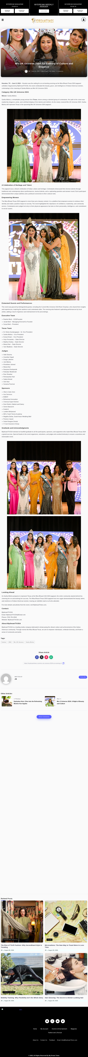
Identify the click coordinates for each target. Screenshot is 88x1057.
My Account (44, 1029)
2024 (10, 642)
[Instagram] (52, 1021)
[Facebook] (47, 1021)
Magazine (74, 1029)
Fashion (4, 642)
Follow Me (83, 677)
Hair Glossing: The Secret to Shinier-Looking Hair (64, 998)
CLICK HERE (44, 11)
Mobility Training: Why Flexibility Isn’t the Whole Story (22, 998)
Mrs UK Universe (19, 642)
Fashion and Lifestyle (55, 1032)
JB (29, 71)
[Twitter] (63, 1021)
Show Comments (44, 716)
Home (35, 1029)
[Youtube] (58, 1021)
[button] (2, 20)
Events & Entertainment (59, 1029)
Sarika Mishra (30, 642)
